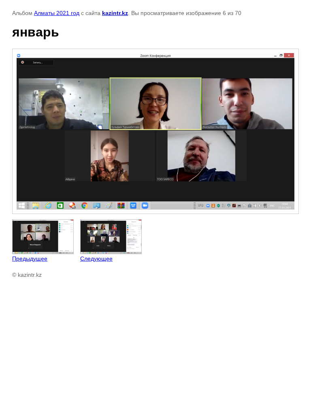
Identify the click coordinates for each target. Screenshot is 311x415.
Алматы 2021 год (56, 13)
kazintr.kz (115, 13)
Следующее (96, 258)
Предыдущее (29, 258)
